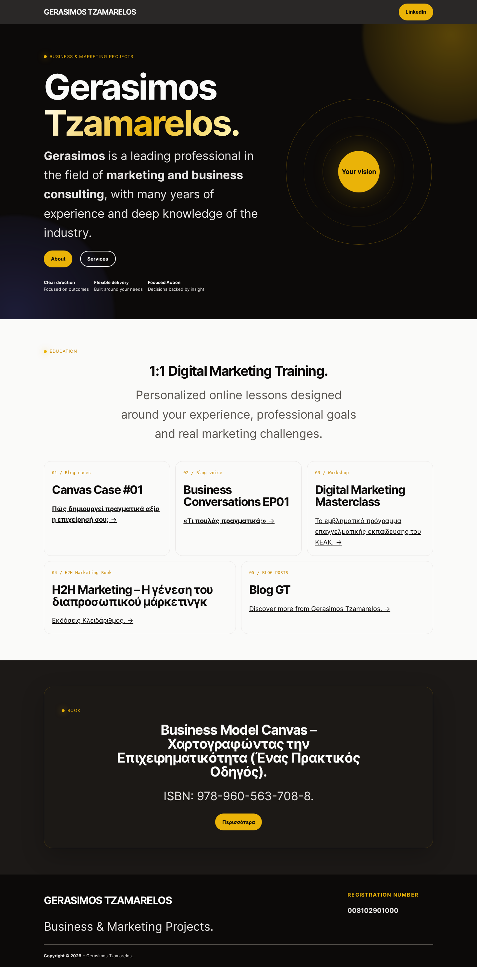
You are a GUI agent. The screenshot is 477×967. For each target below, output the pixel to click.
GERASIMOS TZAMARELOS (90, 12)
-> (229, 521)
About (58, 259)
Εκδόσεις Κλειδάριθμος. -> (92, 620)
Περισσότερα (238, 822)
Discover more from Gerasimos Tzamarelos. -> (319, 609)
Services (97, 259)
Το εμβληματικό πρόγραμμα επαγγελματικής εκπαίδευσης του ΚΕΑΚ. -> (368, 531)
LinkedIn (416, 12)
